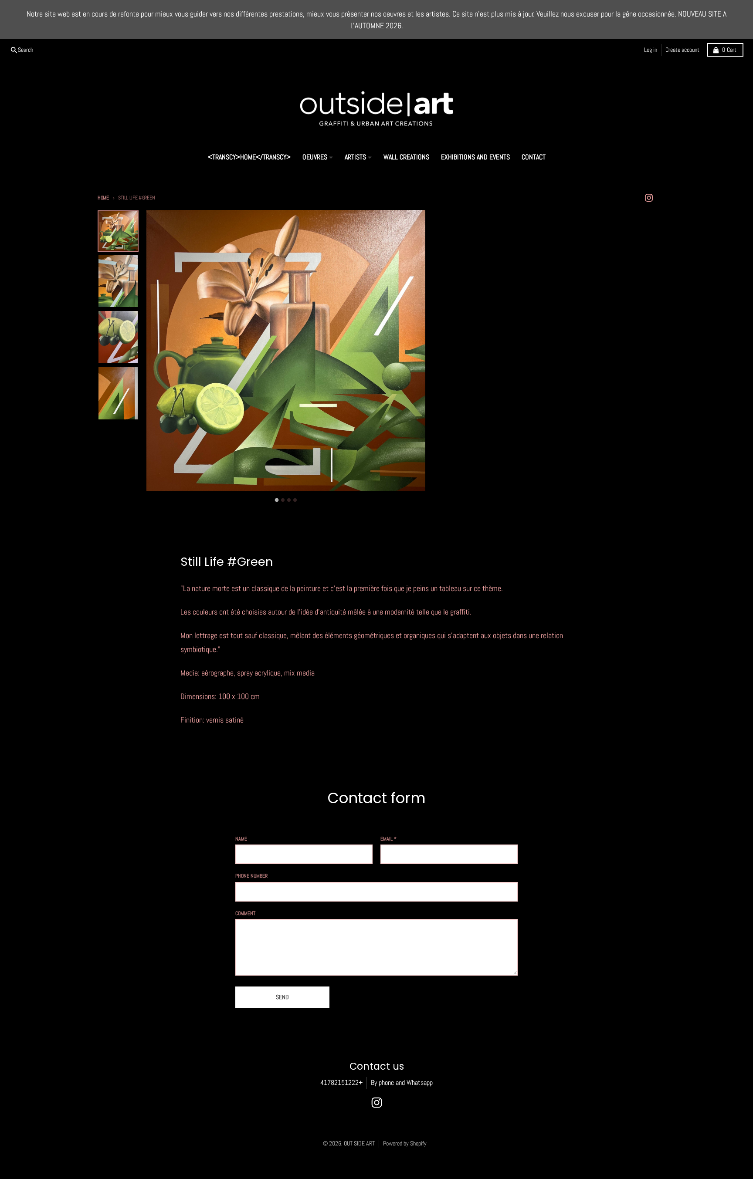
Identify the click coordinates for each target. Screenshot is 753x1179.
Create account (682, 50)
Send (282, 997)
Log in (650, 50)
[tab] (277, 500)
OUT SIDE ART (359, 1143)
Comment (245, 913)
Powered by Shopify (405, 1143)
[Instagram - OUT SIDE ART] (649, 198)
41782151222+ (341, 1082)
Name (241, 838)
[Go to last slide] (160, 498)
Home (103, 197)
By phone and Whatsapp (402, 1082)
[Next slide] (412, 498)
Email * (388, 838)
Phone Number (251, 875)
